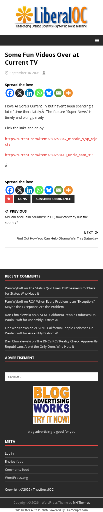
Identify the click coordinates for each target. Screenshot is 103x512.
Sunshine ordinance (53, 199)
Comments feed (17, 469)
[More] (68, 93)
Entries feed (14, 461)
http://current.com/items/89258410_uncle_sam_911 (49, 154)
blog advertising (40, 431)
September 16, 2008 (24, 72)
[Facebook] (10, 93)
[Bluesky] (48, 93)
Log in (9, 453)
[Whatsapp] (39, 93)
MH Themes (81, 502)
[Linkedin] (29, 93)
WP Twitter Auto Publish (32, 510)
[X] (19, 93)
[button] (96, 40)
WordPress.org (16, 477)
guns (22, 199)
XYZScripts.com (77, 510)
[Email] (58, 93)
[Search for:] (51, 376)
